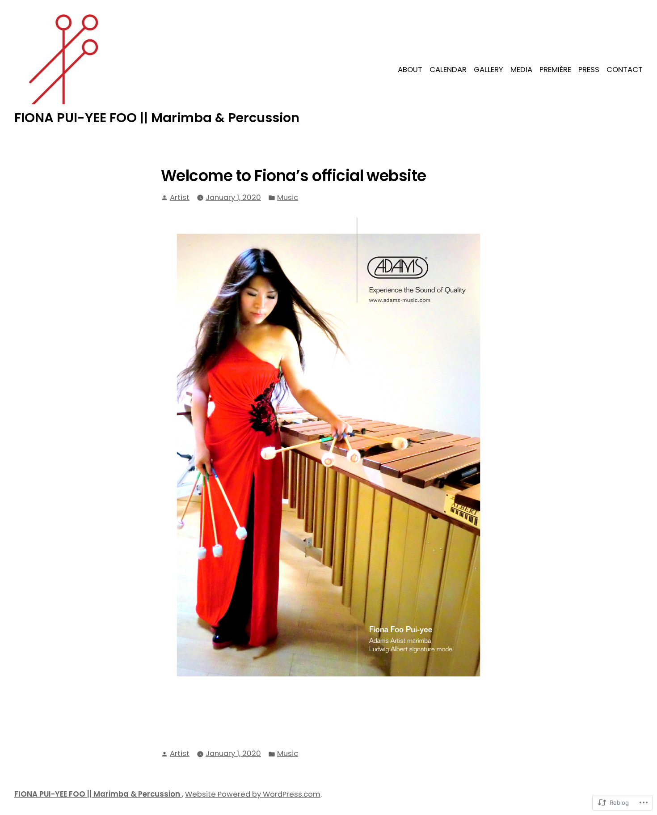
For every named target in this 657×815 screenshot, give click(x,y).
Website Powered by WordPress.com (252, 794)
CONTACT (624, 69)
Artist (180, 197)
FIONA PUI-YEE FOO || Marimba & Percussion (156, 118)
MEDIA (521, 69)
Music (287, 197)
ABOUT (410, 69)
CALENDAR (448, 69)
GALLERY (488, 69)
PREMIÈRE (555, 69)
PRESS (588, 69)
